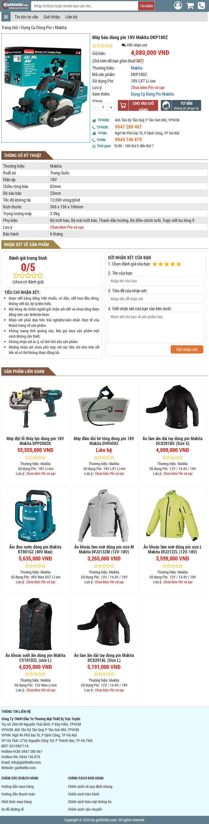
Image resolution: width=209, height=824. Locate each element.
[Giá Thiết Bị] (14, 8)
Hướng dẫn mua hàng (17, 786)
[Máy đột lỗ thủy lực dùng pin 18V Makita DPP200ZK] (35, 407)
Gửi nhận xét (187, 349)
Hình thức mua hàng (16, 801)
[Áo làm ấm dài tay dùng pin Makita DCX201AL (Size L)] (104, 624)
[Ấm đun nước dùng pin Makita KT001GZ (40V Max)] (35, 516)
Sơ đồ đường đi (12, 809)
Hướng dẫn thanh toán (18, 794)
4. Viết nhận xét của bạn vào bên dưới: (140, 308)
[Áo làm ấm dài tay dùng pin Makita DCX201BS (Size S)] (172, 407)
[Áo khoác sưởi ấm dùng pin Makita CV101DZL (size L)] (35, 624)
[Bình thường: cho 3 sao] (167, 264)
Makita (60, 27)
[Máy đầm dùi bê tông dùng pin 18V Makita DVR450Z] (104, 407)
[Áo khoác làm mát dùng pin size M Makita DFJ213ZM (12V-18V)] (104, 516)
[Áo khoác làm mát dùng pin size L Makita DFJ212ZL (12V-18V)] (172, 516)
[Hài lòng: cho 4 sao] (173, 264)
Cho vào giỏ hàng (143, 106)
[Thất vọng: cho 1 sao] (155, 264)
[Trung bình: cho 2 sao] (161, 264)
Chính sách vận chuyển (85, 809)
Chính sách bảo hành (83, 794)
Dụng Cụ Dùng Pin (36, 27)
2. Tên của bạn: (120, 273)
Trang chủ (9, 27)
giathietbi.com (25, 767)
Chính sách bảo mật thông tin (90, 801)
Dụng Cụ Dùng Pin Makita (152, 94)
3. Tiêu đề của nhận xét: (127, 290)
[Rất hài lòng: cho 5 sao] (179, 264)
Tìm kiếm (146, 5)
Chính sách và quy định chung (90, 786)
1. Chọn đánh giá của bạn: (129, 264)
